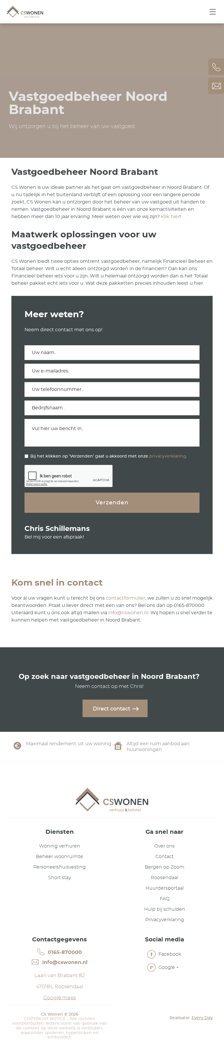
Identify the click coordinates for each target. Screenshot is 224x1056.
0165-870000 (64, 952)
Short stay (59, 877)
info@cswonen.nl (128, 612)
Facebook (169, 954)
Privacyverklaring (164, 919)
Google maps (59, 997)
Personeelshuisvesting (59, 867)
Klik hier (170, 216)
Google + (168, 967)
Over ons (164, 846)
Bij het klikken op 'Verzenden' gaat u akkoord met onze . (108, 456)
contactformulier (125, 598)
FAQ (164, 898)
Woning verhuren (59, 846)
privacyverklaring (167, 456)
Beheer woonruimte (59, 856)
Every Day (202, 1018)
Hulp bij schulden (164, 909)
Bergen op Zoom (164, 867)
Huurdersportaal (165, 888)
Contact (164, 856)
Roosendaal (164, 877)
